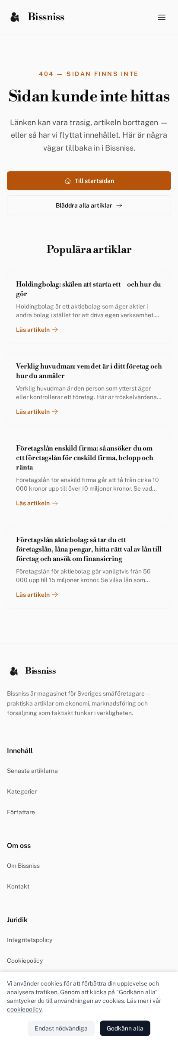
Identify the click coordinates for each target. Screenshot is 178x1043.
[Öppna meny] (161, 17)
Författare (21, 812)
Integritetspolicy (29, 939)
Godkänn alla (125, 1028)
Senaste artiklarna (32, 770)
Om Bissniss (23, 865)
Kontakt (18, 886)
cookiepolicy (24, 1009)
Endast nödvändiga (61, 1028)
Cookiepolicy (25, 960)
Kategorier (22, 791)
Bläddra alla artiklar (84, 205)
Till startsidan (94, 180)
